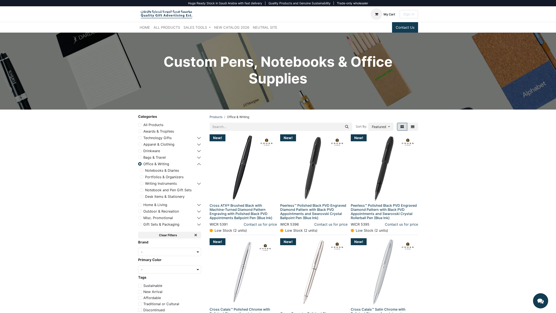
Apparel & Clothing (158, 144)
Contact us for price (260, 224)
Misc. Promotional (158, 218)
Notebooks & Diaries (162, 170)
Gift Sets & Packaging (161, 224)
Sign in (408, 14)
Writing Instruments (161, 183)
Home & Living (155, 205)
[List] (412, 127)
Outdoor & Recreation (161, 211)
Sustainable (152, 285)
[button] (381, 127)
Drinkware (151, 151)
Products (216, 117)
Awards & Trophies (158, 131)
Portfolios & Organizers (164, 177)
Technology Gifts (157, 138)
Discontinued (154, 310)
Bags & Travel (154, 157)
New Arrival (152, 292)
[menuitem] (145, 27)
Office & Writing (156, 164)
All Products (153, 125)
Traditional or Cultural (161, 304)
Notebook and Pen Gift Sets (168, 190)
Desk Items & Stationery (165, 196)
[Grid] (402, 127)
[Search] (346, 127)
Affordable (152, 298)
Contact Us (405, 27)
